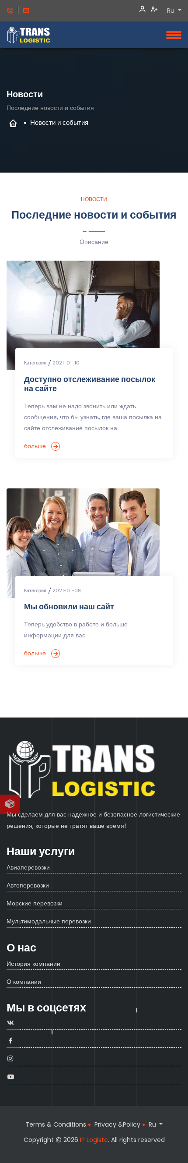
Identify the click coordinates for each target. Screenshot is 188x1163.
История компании (33, 963)
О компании (24, 981)
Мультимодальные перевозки (49, 921)
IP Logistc (94, 1139)
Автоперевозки (28, 885)
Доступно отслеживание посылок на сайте (89, 384)
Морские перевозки (35, 903)
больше (36, 445)
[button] (9, 804)
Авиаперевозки (28, 867)
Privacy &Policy (117, 1124)
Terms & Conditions (55, 1124)
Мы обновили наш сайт (69, 607)
